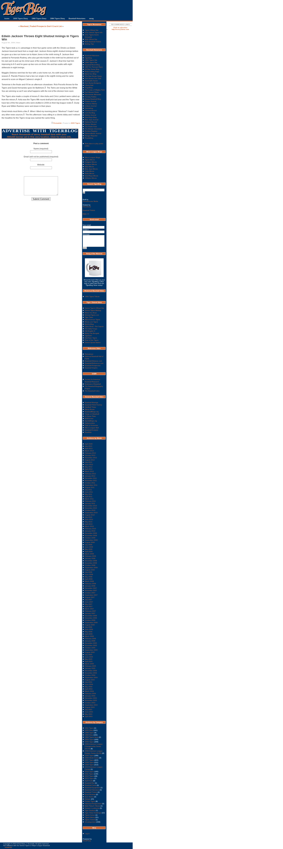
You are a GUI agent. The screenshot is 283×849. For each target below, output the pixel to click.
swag (91, 18)
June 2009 (89, 547)
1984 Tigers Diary (57, 18)
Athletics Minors (91, 178)
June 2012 (89, 464)
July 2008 (88, 572)
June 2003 (89, 712)
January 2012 (90, 476)
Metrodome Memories (93, 94)
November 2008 (91, 563)
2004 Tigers (89, 739)
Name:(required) (41, 149)
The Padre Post (91, 126)
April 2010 (89, 524)
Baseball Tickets (89, 210)
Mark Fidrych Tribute (92, 806)
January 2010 (90, 531)
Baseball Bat (89, 783)
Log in (87, 833)
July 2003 (88, 709)
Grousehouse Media (90, 201)
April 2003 (89, 716)
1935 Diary (89, 730)
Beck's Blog (89, 324)
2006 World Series (92, 758)
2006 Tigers (89, 755)
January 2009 (90, 558)
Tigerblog (88, 58)
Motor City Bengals (92, 333)
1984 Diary (89, 735)
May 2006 (88, 632)
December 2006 (91, 616)
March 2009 (89, 554)
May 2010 (88, 522)
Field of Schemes (91, 425)
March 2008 (89, 581)
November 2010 (91, 508)
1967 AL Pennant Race (94, 67)
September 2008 (91, 567)
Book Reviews (90, 794)
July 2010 (88, 517)
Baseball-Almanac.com (93, 361)
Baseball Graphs (91, 368)
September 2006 (91, 622)
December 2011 (91, 478)
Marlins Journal (90, 115)
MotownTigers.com (92, 315)
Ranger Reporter (91, 136)
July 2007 (88, 600)
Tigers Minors (90, 160)
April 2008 (89, 579)
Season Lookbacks (92, 808)
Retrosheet (89, 354)
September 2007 (91, 595)
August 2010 (90, 515)
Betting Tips (89, 44)
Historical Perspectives (93, 804)
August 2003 (90, 707)
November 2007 (91, 590)
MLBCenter (89, 418)
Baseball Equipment (92, 787)
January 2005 (90, 668)
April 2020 (89, 444)
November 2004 (91, 673)
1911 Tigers (89, 728)
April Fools (89, 781)
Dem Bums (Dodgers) (93, 83)
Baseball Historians (77, 18)
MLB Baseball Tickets (93, 42)
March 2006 (89, 636)
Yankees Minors (91, 164)
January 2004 (90, 696)
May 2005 (88, 659)
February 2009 (90, 556)
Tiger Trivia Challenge (93, 813)
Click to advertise (120, 27)
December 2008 (91, 561)
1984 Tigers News (91, 737)
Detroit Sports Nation (93, 342)
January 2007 (90, 613)
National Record (91, 122)
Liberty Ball (89, 85)
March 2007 (89, 609)
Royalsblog (89, 138)
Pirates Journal (90, 101)
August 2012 (90, 460)
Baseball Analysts (91, 430)
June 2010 (89, 519)
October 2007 (90, 593)
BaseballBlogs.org (92, 412)
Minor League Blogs (92, 157)
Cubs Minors (89, 171)
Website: (41, 165)
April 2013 (89, 448)
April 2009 (89, 551)
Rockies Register (91, 131)
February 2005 (90, 666)
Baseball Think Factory (93, 405)
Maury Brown (90, 409)
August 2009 (90, 542)
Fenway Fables (90, 97)
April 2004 (89, 689)
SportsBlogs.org (91, 421)
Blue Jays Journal (91, 120)
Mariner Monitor (90, 124)
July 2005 (88, 654)
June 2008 (89, 574)
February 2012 (90, 474)
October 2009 (90, 538)
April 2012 (89, 469)
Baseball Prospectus (92, 365)
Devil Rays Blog (91, 117)
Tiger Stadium (90, 810)
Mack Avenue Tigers (92, 319)
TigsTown (88, 335)
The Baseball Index (92, 391)
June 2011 (89, 492)
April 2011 (88, 496)
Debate (87, 799)
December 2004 (91, 671)
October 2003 (90, 703)
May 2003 (88, 714)
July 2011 (88, 490)
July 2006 (88, 627)
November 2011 (91, 480)
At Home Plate (90, 416)
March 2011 (89, 499)
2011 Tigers (89, 774)
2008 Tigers (89, 762)
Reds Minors (89, 173)
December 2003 (91, 698)
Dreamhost (87, 207)
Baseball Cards (90, 785)
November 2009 (91, 535)
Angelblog (89, 87)
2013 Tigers (89, 778)
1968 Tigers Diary (39, 18)
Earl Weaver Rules (92, 92)
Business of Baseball (93, 384)
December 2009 (91, 533)
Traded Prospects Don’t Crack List (46, 26)
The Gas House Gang (93, 76)
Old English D (90, 331)
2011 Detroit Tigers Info (94, 32)
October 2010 (90, 510)
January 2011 (90, 503)
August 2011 (89, 487)
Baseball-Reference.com (94, 363)
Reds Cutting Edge (92, 71)
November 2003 (91, 700)
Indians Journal (90, 106)
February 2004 (90, 693)
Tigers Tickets (90, 820)
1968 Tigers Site (91, 62)
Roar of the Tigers (91, 340)
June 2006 (89, 629)
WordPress (87, 841)
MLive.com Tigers (91, 322)
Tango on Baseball (92, 414)
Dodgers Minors (91, 162)
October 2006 (90, 620)
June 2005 (89, 657)
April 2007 (89, 606)
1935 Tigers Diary (20, 18)
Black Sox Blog (90, 74)
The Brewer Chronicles (93, 129)
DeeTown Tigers (91, 338)
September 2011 (91, 485)
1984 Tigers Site (91, 60)
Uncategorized (90, 822)
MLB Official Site (91, 39)
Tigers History (90, 817)
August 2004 (90, 680)
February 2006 (90, 638)
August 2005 (90, 652)
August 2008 (90, 570)
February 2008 (90, 583)
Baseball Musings (91, 402)
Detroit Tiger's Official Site (94, 308)
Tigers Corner (90, 815)
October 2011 (90, 483)
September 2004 (91, 677)
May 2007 (88, 604)
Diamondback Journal (93, 133)
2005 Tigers (89, 742)
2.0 (86, 214)
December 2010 (91, 506)
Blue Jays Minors (91, 169)
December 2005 (91, 643)
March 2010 (89, 526)
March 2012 (89, 471)
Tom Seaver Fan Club (93, 78)
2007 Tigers (89, 760)
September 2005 (91, 650)
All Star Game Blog (92, 69)
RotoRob (88, 432)
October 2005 (90, 648)
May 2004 (88, 687)
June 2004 (89, 684)
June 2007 (89, 602)
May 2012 (88, 467)
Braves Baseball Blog (93, 99)
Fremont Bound (91, 110)
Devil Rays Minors (91, 176)
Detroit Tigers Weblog (93, 310)
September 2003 (91, 705)
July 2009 (88, 545)
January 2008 (90, 586)
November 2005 (91, 645)
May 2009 (88, 549)
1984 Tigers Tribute (92, 296)
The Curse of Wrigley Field (95, 90)
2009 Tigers (75, 123)
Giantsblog (89, 108)
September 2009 (91, 540)
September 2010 (91, 512)
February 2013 (90, 453)
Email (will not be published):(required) (41, 157)
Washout (24, 26)
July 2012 (88, 462)
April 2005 (89, 661)
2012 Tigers (89, 776)
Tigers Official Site (91, 30)
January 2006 (90, 641)
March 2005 (89, 664)
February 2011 (90, 501)
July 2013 (88, 446)
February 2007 (90, 611)
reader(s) (8, 847)
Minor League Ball (92, 428)
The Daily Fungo (91, 329)
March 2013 (89, 451)
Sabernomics (90, 423)
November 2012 (91, 458)
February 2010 (90, 529)
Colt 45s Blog (90, 113)
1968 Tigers (89, 733)
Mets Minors (89, 167)
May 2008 (88, 577)
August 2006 (90, 625)
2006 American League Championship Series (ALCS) (94, 746)
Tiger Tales (89, 317)
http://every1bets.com (120, 29)
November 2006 (91, 618)
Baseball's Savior (91, 81)
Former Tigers (90, 801)
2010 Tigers (89, 771)
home (6, 18)
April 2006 (89, 634)
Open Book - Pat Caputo (94, 326)
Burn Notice (89, 797)
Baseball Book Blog (92, 65)
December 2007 (91, 588)
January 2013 (90, 455)
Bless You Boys (91, 313)
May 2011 (88, 494)
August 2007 (90, 597)
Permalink (57, 123)
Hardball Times (90, 407)
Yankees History (91, 104)
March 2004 (89, 691)
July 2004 (88, 682)
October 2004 (90, 675)
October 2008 (90, 565)
